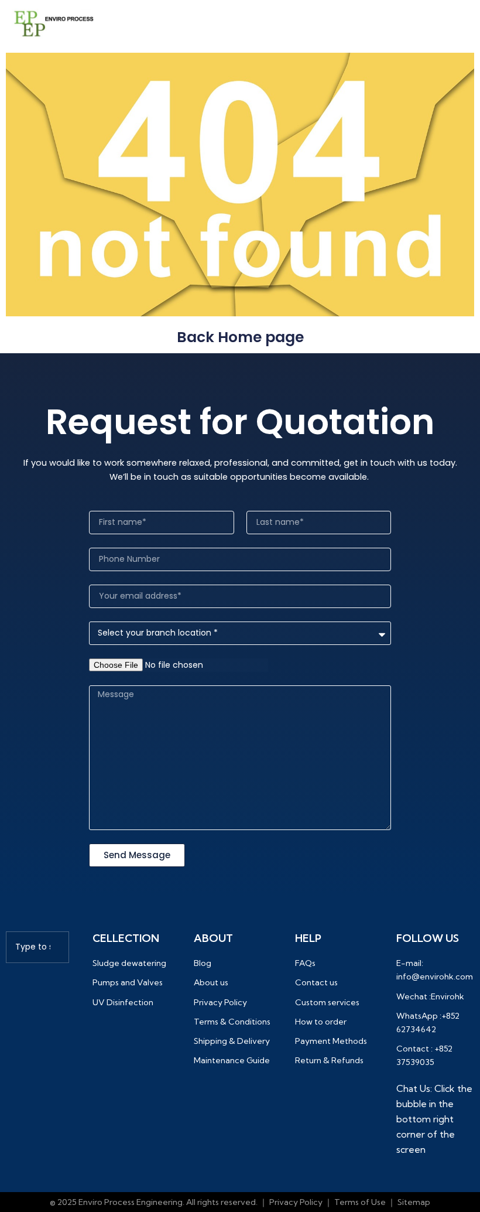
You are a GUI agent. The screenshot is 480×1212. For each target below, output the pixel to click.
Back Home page (240, 337)
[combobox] (37, 947)
